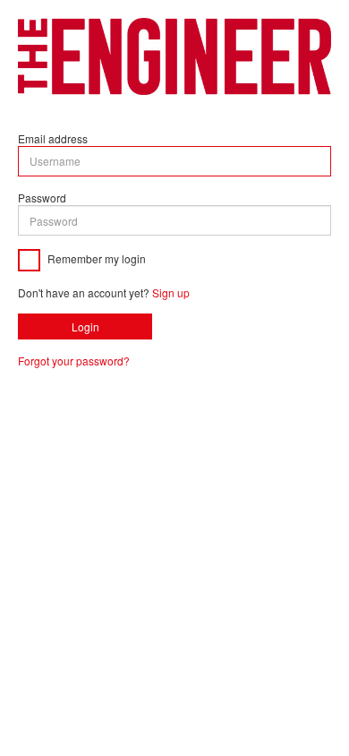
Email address (53, 138)
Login (85, 326)
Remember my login (95, 258)
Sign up (171, 292)
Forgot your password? (74, 360)
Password (42, 197)
